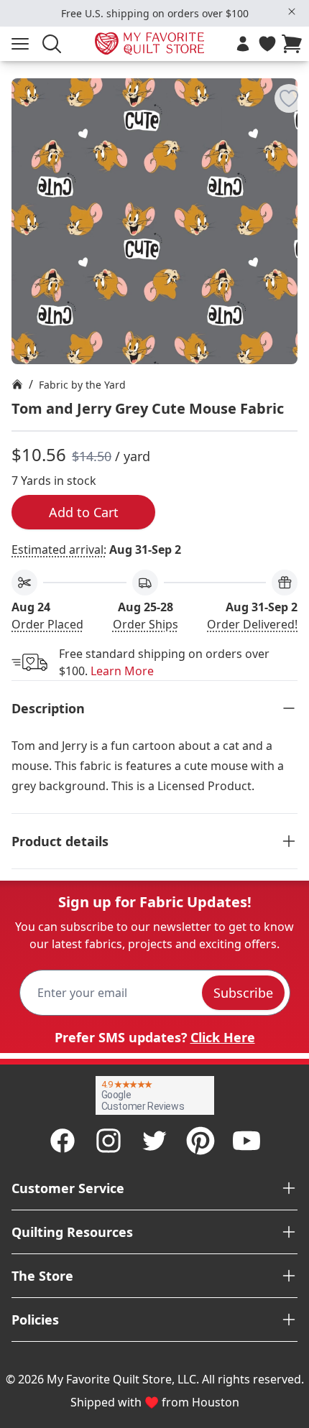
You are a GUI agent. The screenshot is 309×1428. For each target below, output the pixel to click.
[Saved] (267, 44)
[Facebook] (62, 1140)
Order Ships (145, 624)
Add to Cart (84, 512)
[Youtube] (246, 1140)
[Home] (17, 384)
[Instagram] (108, 1140)
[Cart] (294, 43)
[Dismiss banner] (292, 11)
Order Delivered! (252, 624)
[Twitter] (154, 1140)
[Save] (289, 98)
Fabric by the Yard (82, 384)
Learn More (122, 671)
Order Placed (47, 624)
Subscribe (243, 992)
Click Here (222, 1037)
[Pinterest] (200, 1140)
